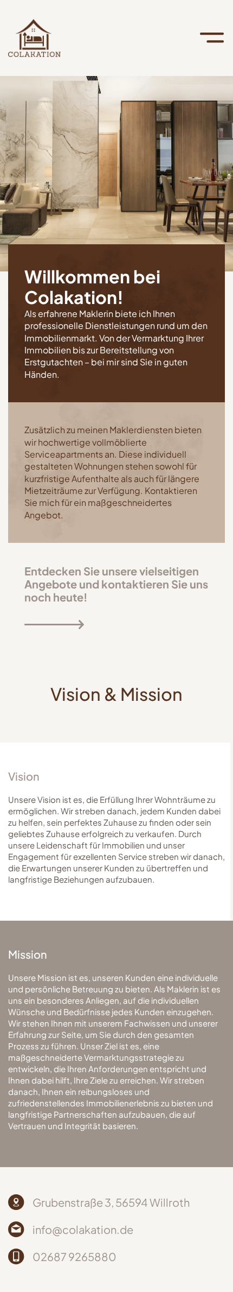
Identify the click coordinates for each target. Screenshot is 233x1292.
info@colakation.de (83, 1229)
